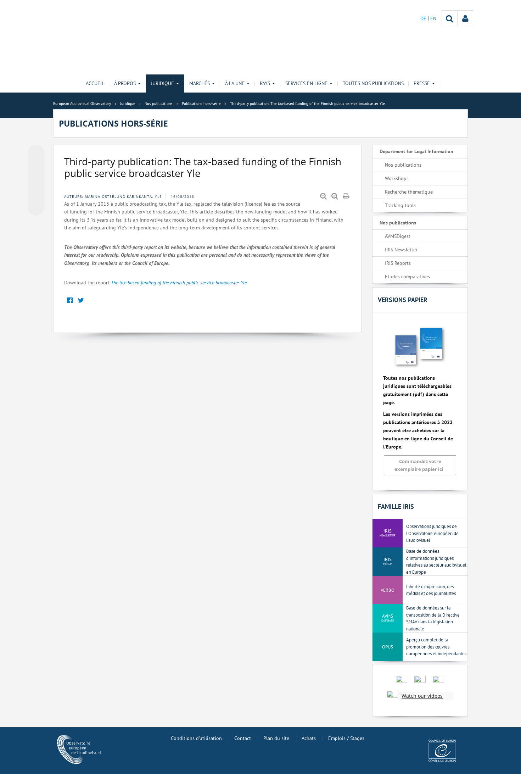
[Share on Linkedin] (36, 194)
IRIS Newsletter (401, 249)
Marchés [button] (199, 83)
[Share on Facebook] (36, 180)
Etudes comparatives (407, 276)
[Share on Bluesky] (36, 153)
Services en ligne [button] (306, 83)
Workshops (397, 178)
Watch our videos (422, 695)
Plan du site (276, 738)
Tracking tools (400, 205)
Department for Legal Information (416, 151)
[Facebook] (69, 300)
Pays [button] (265, 83)
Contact (242, 738)
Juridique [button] (162, 83)
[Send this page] (36, 207)
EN (433, 18)
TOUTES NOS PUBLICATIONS (373, 83)
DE (424, 18)
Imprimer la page (347, 196)
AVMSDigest (397, 236)
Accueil (95, 83)
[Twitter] (80, 300)
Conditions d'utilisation (196, 738)
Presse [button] (422, 83)
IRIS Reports (398, 263)
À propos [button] (125, 83)
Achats (309, 738)
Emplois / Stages (346, 738)
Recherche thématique (409, 192)
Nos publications (403, 165)
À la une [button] (235, 83)
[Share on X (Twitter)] (36, 167)
